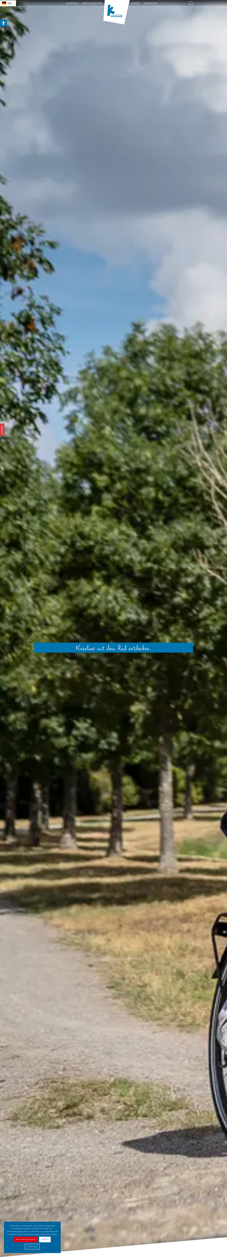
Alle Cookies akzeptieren (26, 1239)
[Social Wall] (191, 3)
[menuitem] (72, 3)
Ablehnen (45, 1239)
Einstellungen (32, 1247)
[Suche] (161, 3)
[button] (3, 23)
